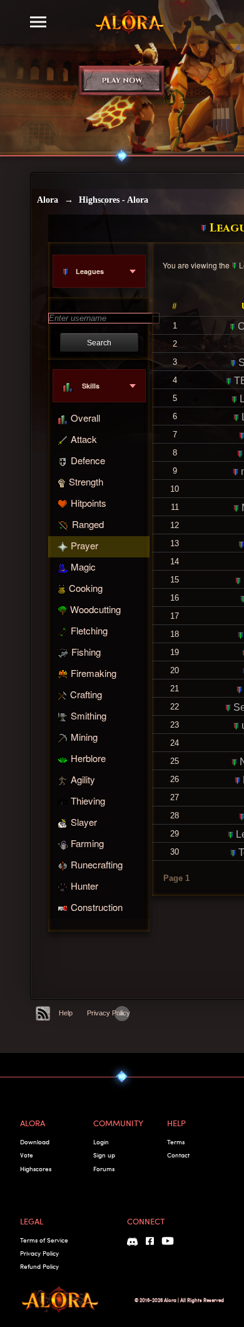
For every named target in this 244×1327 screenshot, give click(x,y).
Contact (178, 1155)
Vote (26, 1155)
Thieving (88, 800)
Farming (87, 843)
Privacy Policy (108, 1013)
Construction (97, 906)
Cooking (86, 587)
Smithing (88, 715)
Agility (83, 779)
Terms (176, 1141)
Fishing (86, 651)
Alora (47, 200)
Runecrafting (97, 864)
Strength (86, 481)
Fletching (89, 630)
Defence (88, 460)
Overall (85, 417)
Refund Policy (39, 1266)
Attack (84, 438)
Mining (84, 736)
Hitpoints (88, 502)
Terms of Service (44, 1240)
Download (34, 1141)
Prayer (84, 545)
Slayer (84, 821)
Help (66, 1013)
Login (101, 1141)
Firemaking (93, 672)
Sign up (104, 1155)
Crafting (86, 694)
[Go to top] (122, 1013)
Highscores (35, 1168)
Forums (103, 1168)
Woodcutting (95, 609)
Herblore (88, 758)
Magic (83, 566)
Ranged (88, 524)
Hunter (84, 885)
